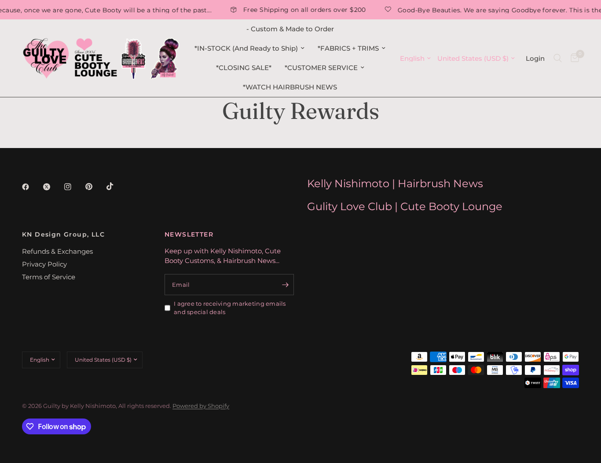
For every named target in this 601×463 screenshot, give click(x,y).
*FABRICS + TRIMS (348, 48)
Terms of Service (48, 277)
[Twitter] (52, 186)
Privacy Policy (44, 264)
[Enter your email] (285, 284)
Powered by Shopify (200, 405)
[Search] (557, 58)
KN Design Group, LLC (63, 234)
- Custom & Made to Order (290, 29)
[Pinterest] (95, 186)
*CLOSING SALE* (243, 67)
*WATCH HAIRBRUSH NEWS (290, 87)
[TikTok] (116, 186)
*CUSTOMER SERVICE (321, 67)
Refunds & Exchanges (57, 251)
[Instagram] (74, 186)
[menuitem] (290, 29)
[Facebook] (31, 186)
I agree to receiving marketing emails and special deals (230, 307)
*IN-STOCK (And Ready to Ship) (246, 48)
